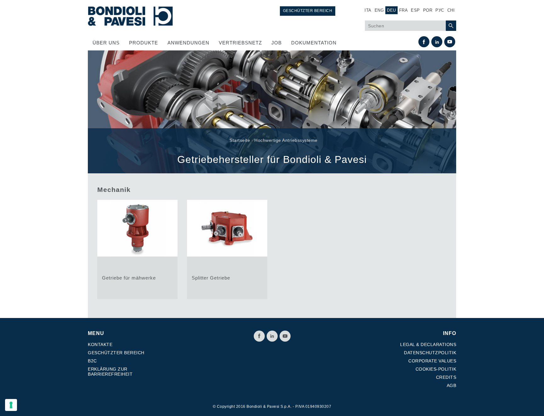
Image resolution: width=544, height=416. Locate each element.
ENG (379, 10)
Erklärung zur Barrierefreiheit (110, 372)
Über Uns (106, 42)
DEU (391, 10)
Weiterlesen (137, 249)
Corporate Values (432, 360)
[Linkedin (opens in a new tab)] (436, 41)
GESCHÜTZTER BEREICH (307, 11)
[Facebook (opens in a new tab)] (423, 41)
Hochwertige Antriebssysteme (286, 140)
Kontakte (100, 344)
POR (428, 10)
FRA (403, 10)
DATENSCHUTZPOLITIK (430, 352)
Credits (446, 377)
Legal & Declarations (428, 344)
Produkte (143, 42)
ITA (368, 10)
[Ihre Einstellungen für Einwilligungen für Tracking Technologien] (11, 405)
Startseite (240, 140)
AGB (451, 385)
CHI (451, 10)
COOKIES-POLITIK (436, 369)
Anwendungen (188, 42)
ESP (415, 10)
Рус (439, 10)
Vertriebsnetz (240, 42)
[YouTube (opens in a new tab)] (449, 41)
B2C (92, 360)
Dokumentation (314, 42)
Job (276, 42)
